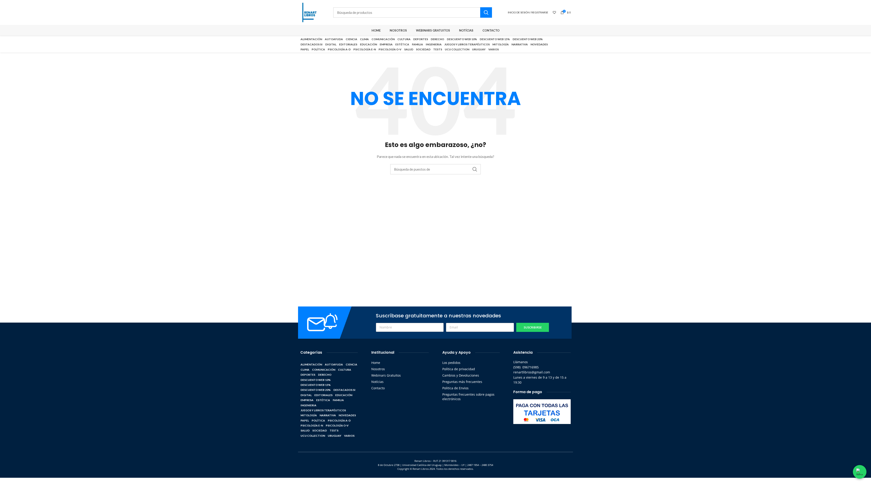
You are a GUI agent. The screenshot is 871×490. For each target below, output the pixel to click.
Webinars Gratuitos (386, 375)
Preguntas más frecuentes (462, 382)
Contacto (378, 388)
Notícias (377, 382)
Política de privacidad (458, 369)
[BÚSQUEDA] (486, 12)
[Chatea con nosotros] (859, 472)
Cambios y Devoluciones (460, 375)
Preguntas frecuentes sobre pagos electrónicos (468, 396)
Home (375, 362)
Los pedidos (451, 362)
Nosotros (378, 369)
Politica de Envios (455, 388)
